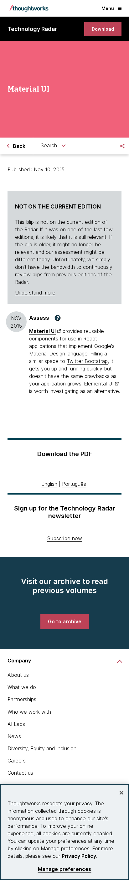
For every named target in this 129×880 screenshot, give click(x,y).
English (49, 484)
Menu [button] (107, 8)
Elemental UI (98, 383)
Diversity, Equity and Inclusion (42, 748)
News (14, 736)
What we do (22, 687)
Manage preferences (64, 869)
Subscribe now (64, 538)
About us (18, 675)
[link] (102, 29)
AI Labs (16, 724)
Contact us (20, 773)
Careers (17, 760)
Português (74, 484)
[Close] (121, 793)
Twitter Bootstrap (87, 361)
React (90, 338)
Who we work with (29, 712)
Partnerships (22, 699)
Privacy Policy (79, 856)
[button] (57, 318)
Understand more (35, 292)
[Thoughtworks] (29, 8)
